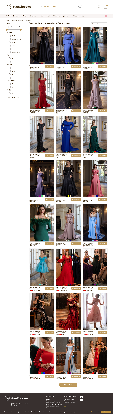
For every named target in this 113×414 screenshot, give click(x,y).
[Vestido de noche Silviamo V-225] (68, 175)
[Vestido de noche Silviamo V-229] (95, 219)
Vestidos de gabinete (61, 16)
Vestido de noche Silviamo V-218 (34, 111)
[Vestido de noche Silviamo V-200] (68, 264)
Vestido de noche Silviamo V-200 (61, 288)
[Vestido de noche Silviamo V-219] (68, 86)
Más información (94, 412)
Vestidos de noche (29, 16)
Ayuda (48, 399)
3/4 (13, 68)
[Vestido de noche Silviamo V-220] (95, 86)
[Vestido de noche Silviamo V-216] (68, 42)
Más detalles (49, 67)
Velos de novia (78, 16)
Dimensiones (50, 408)
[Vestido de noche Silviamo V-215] (42, 42)
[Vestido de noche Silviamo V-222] (68, 131)
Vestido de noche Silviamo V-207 (88, 376)
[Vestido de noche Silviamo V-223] (95, 131)
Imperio (14, 42)
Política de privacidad (53, 406)
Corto (13, 78)
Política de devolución (53, 403)
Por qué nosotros (69, 399)
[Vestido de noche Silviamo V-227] (42, 219)
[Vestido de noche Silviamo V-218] (42, 86)
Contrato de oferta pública (54, 404)
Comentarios (68, 401)
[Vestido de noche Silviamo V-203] (68, 308)
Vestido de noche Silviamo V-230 (34, 288)
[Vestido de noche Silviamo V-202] (42, 308)
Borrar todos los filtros (13, 97)
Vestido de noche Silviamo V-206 (61, 376)
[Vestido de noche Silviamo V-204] (95, 308)
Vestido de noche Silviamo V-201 (88, 288)
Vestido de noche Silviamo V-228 (61, 244)
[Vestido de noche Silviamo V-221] (42, 131)
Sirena (13, 46)
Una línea (14, 36)
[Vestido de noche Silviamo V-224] (42, 175)
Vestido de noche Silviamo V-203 (61, 332)
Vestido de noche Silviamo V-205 (34, 376)
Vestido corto (16, 52)
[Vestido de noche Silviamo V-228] (68, 219)
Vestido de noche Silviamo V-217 (88, 66)
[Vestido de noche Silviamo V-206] (68, 352)
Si (12, 62)
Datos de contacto (69, 403)
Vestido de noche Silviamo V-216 (61, 66)
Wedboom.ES (22, 404)
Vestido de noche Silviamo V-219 (61, 111)
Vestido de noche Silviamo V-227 (34, 244)
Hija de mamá (45, 16)
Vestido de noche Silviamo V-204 (88, 332)
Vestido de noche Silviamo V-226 (88, 199)
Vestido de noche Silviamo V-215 (34, 66)
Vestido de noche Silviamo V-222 (61, 155)
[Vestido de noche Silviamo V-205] (42, 352)
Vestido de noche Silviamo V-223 (88, 155)
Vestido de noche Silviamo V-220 (88, 111)
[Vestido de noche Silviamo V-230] (42, 264)
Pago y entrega (50, 401)
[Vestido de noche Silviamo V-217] (95, 42)
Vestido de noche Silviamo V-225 (61, 199)
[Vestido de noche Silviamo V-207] (95, 352)
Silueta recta (15, 49)
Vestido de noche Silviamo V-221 (34, 155)
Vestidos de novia (12, 16)
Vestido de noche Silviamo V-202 (34, 332)
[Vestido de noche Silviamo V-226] (95, 175)
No (13, 58)
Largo (13, 71)
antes (15, 27)
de (7, 27)
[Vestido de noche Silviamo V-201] (95, 264)
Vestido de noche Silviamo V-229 (88, 244)
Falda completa (16, 39)
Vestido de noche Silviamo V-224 (34, 199)
